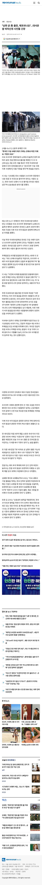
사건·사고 (9, 22)
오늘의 (8, 760)
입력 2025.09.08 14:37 (13, 34)
